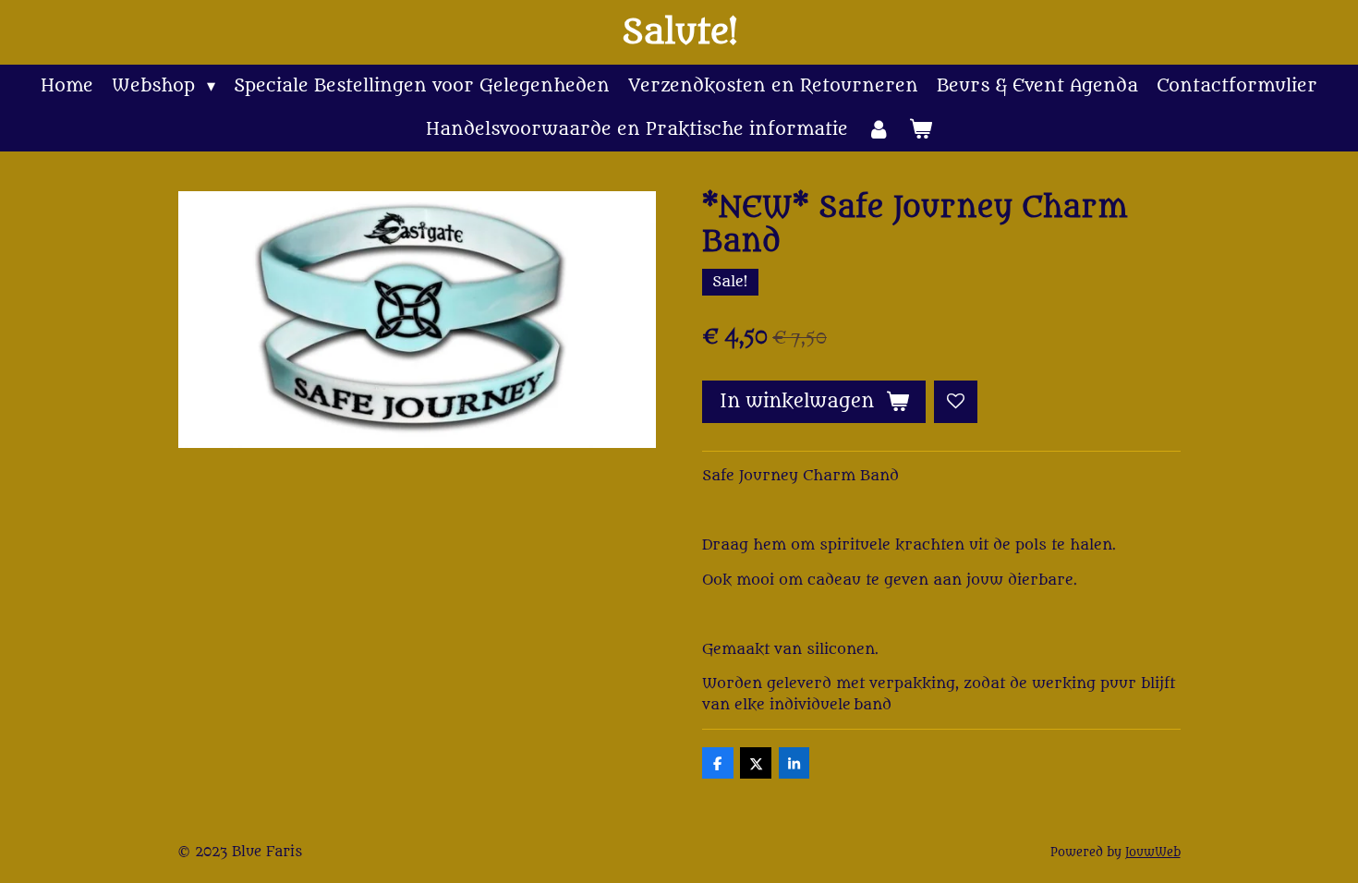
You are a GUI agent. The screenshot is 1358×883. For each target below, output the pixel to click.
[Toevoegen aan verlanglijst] (955, 402)
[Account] (878, 129)
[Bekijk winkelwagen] (920, 129)
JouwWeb (1153, 852)
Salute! (679, 32)
